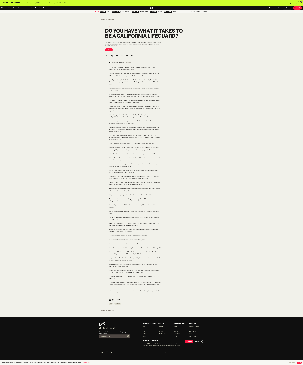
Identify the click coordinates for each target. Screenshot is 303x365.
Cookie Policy (178, 352)
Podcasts (279, 8)
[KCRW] (102, 325)
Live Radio (160, 326)
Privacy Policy (160, 352)
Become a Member (194, 326)
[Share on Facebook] (117, 56)
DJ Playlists (271, 8)
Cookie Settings (198, 352)
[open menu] (2, 8)
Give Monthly (198, 341)
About (175, 326)
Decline (292, 362)
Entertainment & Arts (23, 8)
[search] (6, 8)
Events (45, 8)
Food (32, 8)
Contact (176, 336)
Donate (298, 8)
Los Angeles (117, 303)
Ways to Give (192, 331)
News (14, 8)
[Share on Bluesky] (127, 56)
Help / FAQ (176, 331)
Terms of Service (169, 352)
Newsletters (38, 8)
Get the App (295, 3)
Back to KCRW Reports (107, 19)
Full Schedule (161, 333)
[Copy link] (112, 56)
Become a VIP (192, 329)
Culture (144, 333)
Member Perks (192, 336)
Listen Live (288, 8)
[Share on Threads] (122, 56)
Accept (299, 362)
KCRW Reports (108, 26)
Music (10, 8)
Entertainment (146, 329)
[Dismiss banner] (301, 2)
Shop (190, 333)
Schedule (205, 11)
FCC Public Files (188, 352)
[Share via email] (132, 56)
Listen (109, 50)
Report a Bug (152, 352)
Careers (176, 329)
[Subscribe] (128, 336)
